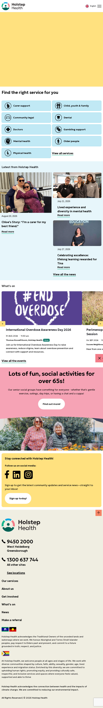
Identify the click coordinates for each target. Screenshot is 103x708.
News (5, 612)
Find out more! (51, 404)
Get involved (10, 596)
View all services (62, 153)
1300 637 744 (22, 560)
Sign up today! (18, 498)
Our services (10, 581)
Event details (52, 37)
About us (8, 589)
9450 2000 (20, 542)
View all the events (14, 361)
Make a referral (12, 620)
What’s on (8, 604)
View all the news (64, 274)
